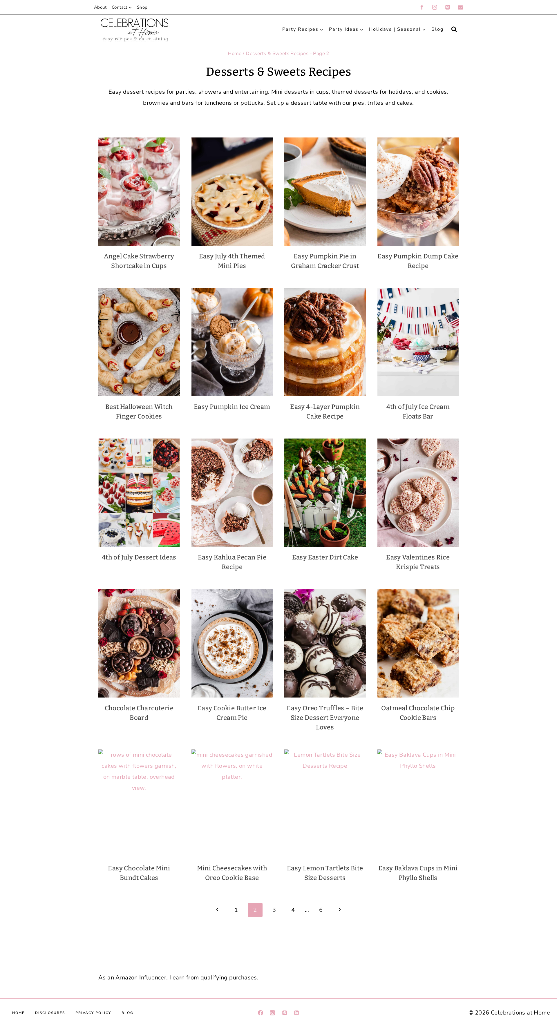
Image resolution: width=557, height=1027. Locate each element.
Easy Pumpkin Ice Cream (232, 407)
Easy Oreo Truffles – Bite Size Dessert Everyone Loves (325, 717)
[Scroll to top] (542, 916)
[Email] (460, 7)
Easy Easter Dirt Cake (325, 557)
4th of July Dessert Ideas (139, 557)
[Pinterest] (447, 7)
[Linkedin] (296, 1013)
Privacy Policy (93, 1012)
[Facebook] (422, 7)
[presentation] (139, 191)
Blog (437, 29)
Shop (142, 7)
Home (18, 1012)
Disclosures (50, 1012)
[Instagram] (434, 7)
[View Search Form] (454, 29)
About (100, 7)
